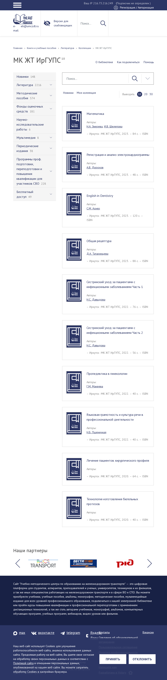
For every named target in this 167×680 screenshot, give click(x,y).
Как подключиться (128, 62)
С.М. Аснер (93, 208)
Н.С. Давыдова (96, 299)
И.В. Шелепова (113, 126)
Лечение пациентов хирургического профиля (118, 460)
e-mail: (16, 28)
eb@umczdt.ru (30, 26)
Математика (95, 114)
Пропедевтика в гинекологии (107, 374)
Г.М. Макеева (95, 386)
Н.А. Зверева (95, 126)
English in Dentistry (100, 196)
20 (145, 94)
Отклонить (142, 659)
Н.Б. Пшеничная (96, 432)
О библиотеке (104, 62)
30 (151, 94)
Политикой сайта (23, 663)
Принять (113, 659)
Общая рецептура (99, 241)
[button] (17, 563)
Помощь (149, 62)
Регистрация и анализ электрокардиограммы (118, 155)
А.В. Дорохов (95, 167)
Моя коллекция (86, 93)
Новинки (68, 93)
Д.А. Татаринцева (97, 253)
